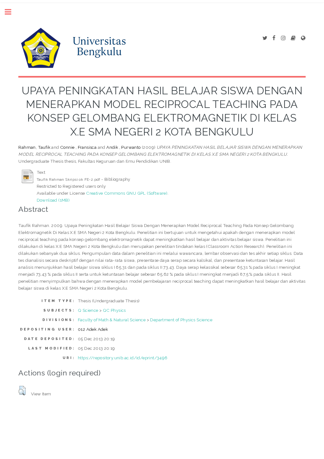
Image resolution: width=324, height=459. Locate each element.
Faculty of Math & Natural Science (112, 319)
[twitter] (264, 38)
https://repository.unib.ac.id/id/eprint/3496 (123, 357)
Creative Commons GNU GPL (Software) (126, 193)
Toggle (11, 12)
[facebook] (274, 38)
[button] (22, 390)
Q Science (88, 310)
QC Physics (114, 310)
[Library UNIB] (303, 38)
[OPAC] (293, 38)
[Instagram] (283, 38)
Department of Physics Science (181, 319)
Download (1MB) (53, 200)
